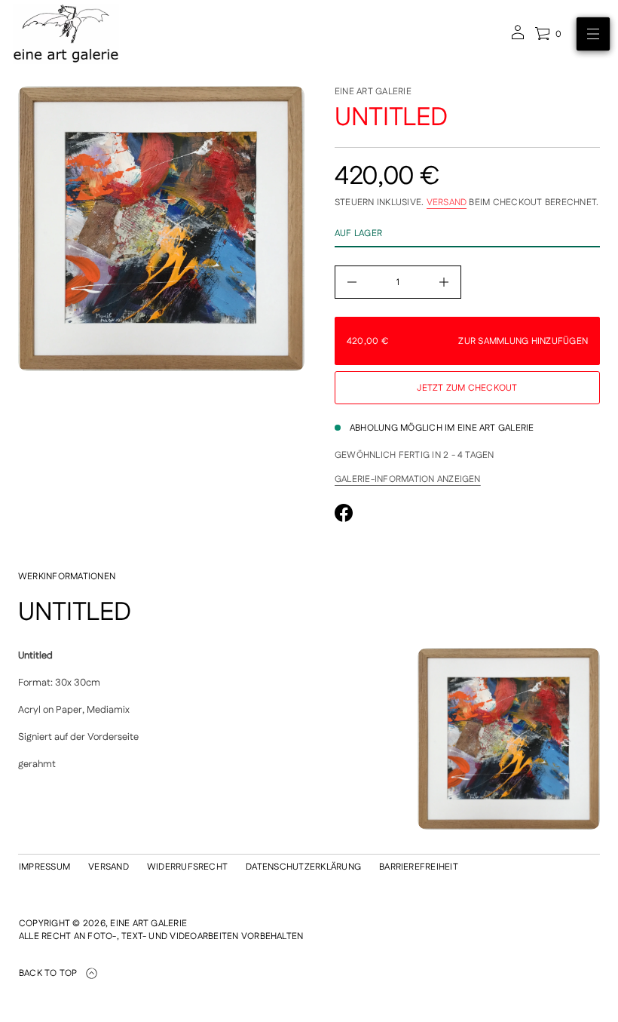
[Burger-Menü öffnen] (593, 34)
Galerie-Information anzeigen (408, 480)
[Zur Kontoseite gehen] (518, 37)
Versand (447, 202)
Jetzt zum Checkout (467, 388)
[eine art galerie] (66, 34)
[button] (548, 34)
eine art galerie (373, 91)
